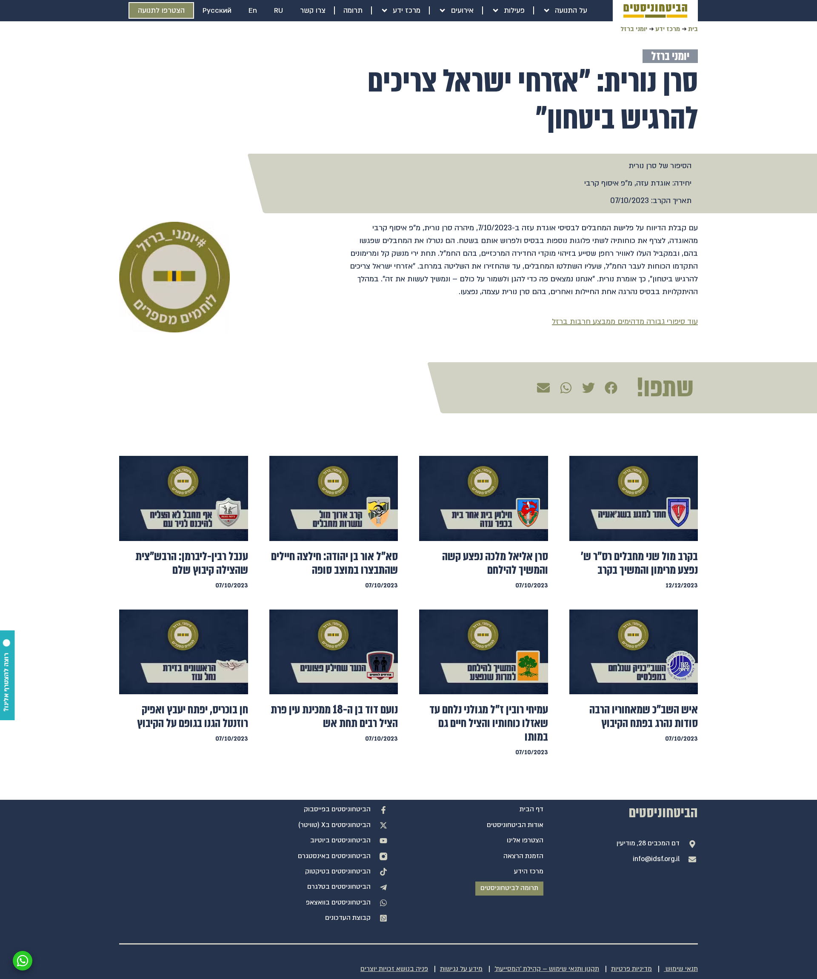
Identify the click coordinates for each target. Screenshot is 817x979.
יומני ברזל (633, 29)
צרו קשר (313, 10)
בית (693, 29)
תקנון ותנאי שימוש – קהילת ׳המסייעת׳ (546, 969)
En (253, 10)
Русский (217, 10)
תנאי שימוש (681, 969)
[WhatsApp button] (22, 960)
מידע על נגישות (461, 969)
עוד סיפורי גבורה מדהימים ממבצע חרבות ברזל (625, 321)
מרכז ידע (406, 10)
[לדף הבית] (655, 11)
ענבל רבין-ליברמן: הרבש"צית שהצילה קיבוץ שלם (191, 563)
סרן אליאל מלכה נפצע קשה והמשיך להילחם (495, 563)
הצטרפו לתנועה (161, 10)
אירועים (462, 10)
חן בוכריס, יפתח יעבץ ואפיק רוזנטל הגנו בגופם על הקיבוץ (192, 716)
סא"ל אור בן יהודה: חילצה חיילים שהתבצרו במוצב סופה (334, 563)
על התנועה (571, 10)
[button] (610, 388)
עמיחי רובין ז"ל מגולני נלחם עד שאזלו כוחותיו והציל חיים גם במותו (488, 723)
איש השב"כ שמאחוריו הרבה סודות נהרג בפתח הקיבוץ (643, 716)
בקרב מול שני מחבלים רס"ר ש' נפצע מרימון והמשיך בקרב (639, 563)
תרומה (353, 10)
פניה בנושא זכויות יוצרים (394, 969)
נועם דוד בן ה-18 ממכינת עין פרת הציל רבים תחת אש (334, 716)
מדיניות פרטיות (631, 969)
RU (278, 10)
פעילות (514, 10)
